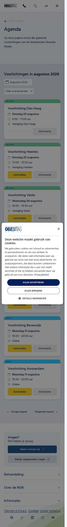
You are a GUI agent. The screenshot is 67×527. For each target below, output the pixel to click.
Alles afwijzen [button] (33, 290)
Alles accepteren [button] (33, 282)
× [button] (58, 229)
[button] (32, 298)
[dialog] (32, 263)
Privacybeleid (41, 274)
